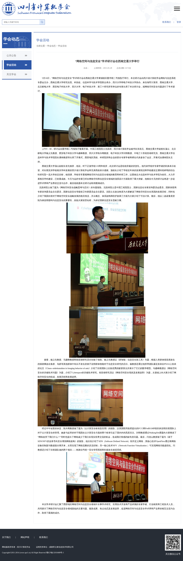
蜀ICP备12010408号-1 (55, 553)
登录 (179, 22)
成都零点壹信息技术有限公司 (61, 547)
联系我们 (166, 22)
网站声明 (25, 537)
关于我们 (6, 537)
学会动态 (51, 46)
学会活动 (62, 46)
